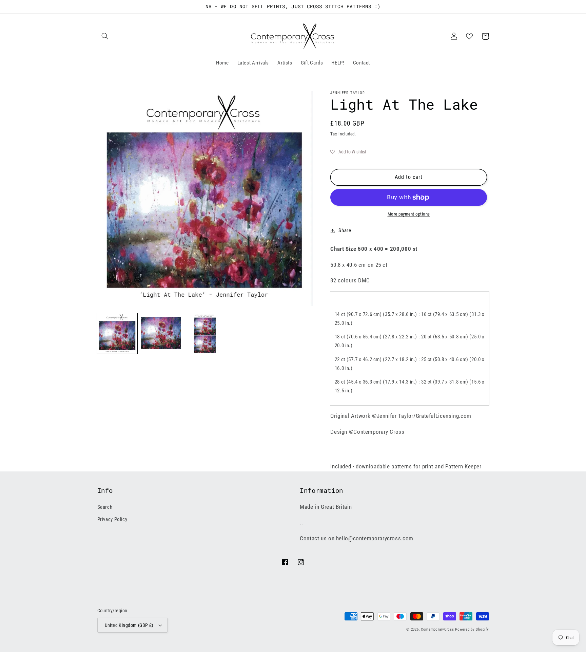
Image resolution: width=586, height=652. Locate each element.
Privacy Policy (112, 519)
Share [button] (344, 230)
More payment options (409, 214)
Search (105, 507)
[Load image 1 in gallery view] (117, 333)
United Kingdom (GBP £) (129, 625)
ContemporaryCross (437, 629)
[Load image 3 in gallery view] (205, 333)
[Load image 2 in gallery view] (161, 333)
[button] (105, 36)
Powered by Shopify (472, 629)
